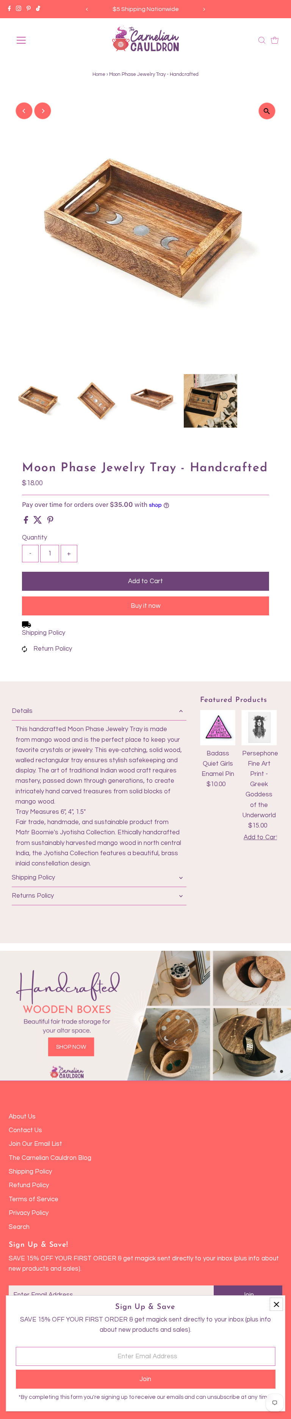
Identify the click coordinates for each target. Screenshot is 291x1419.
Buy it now (146, 606)
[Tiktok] (38, 9)
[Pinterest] (29, 9)
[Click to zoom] (266, 111)
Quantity (34, 537)
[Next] (204, 9)
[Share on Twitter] (38, 521)
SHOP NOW (71, 1047)
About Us (22, 1116)
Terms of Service (33, 1199)
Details (22, 711)
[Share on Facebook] (27, 521)
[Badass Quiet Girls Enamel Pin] (217, 727)
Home (98, 74)
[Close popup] (276, 1304)
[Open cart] (274, 40)
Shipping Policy (43, 632)
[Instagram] (18, 9)
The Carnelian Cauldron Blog (50, 1158)
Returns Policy (33, 895)
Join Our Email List (35, 1144)
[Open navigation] (43, 40)
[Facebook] (9, 9)
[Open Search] (261, 40)
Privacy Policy (28, 1213)
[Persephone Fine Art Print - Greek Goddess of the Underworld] (259, 727)
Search (19, 1227)
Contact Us (25, 1130)
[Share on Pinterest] (50, 521)
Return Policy (52, 648)
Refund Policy (29, 1185)
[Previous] (86, 9)
